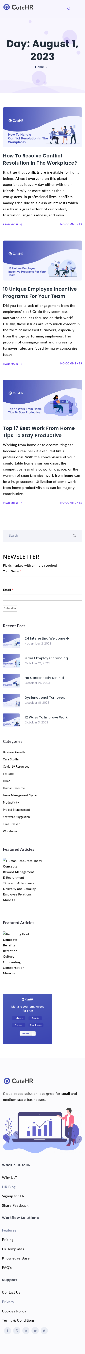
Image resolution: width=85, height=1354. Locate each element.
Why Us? (9, 1178)
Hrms (6, 781)
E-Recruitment (13, 877)
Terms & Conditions (18, 1320)
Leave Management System (21, 795)
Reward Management (18, 872)
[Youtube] (35, 1330)
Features (9, 1230)
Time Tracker (11, 824)
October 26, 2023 (37, 683)
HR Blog (9, 1187)
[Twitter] (44, 1330)
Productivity (11, 802)
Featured (8, 774)
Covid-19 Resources (16, 766)
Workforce (10, 831)
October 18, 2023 (37, 703)
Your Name (12, 571)
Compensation (13, 967)
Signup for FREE (15, 1196)
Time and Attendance (18, 883)
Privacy (8, 1302)
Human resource (14, 788)
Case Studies (11, 759)
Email (8, 589)
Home (39, 67)
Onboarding (12, 962)
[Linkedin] (25, 1330)
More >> (9, 900)
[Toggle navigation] (79, 9)
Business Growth (14, 752)
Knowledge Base (16, 1258)
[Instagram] (16, 1330)
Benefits (9, 945)
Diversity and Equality (19, 888)
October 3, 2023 (36, 722)
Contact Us (11, 1292)
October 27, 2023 (37, 663)
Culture (8, 956)
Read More (11, 224)
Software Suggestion (16, 817)
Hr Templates (13, 1249)
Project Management (16, 810)
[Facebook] (7, 1330)
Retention (10, 951)
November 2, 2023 (38, 644)
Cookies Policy (14, 1311)
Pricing (7, 1240)
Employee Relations (17, 894)
